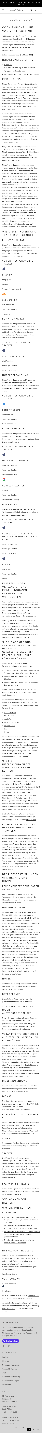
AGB (4, 1373)
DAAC (24, 787)
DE (29, 1429)
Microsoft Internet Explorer (14, 722)
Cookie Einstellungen (10, 1381)
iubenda (5, 1303)
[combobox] (29, 1429)
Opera (6, 732)
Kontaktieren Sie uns (9, 1274)
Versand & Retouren (10, 1369)
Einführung (8, 65)
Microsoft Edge (9, 726)
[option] (33, 1429)
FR (38, 1429)
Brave (6, 729)
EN (33, 1429)
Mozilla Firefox (9, 716)
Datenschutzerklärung (11, 1377)
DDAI (38, 787)
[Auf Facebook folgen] (3, 1346)
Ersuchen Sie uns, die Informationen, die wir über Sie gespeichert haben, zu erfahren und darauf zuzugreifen (21, 1219)
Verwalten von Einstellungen (14, 71)
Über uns (5, 1361)
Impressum (6, 1385)
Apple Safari (8, 719)
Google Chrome (10, 713)
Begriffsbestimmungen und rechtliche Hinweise (21, 74)
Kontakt (5, 1357)
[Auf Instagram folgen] (9, 1346)
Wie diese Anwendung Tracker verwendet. (19, 68)
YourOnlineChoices (9, 781)
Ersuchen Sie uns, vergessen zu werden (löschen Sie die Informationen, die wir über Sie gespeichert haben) (22, 1234)
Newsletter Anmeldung (11, 1365)
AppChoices (31, 820)
